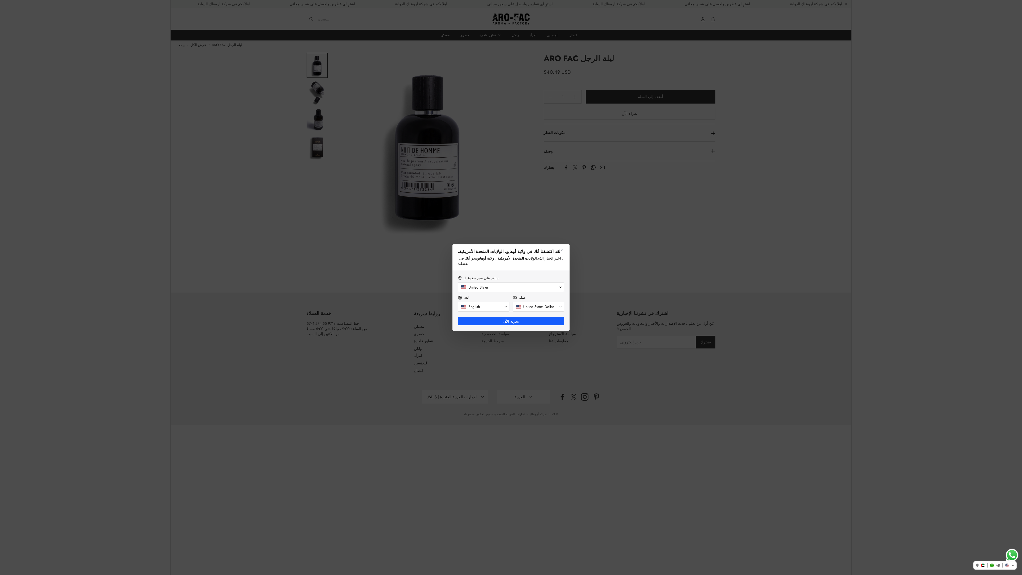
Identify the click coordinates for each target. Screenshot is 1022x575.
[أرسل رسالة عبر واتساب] (1012, 555)
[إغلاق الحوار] (562, 249)
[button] (995, 565)
